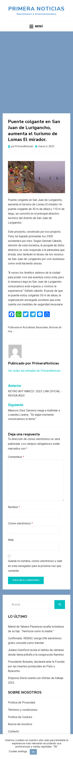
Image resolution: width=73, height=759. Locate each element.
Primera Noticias (36, 8)
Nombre (14, 507)
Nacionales (42, 327)
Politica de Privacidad (21, 702)
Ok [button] (33, 751)
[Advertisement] (36, 69)
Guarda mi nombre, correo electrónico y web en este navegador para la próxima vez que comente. (35, 565)
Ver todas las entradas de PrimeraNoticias (34, 370)
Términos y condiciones (22, 709)
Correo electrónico (20, 523)
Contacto (13, 731)
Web (11, 540)
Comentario (16, 457)
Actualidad (29, 327)
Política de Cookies (20, 717)
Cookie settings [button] (18, 751)
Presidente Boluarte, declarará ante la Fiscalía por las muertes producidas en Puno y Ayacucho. (36, 666)
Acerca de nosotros (20, 724)
